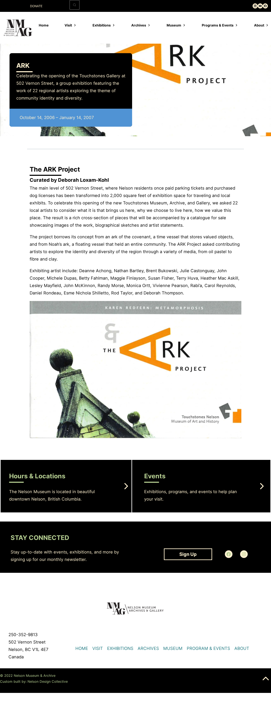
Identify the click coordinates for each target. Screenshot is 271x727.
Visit (68, 25)
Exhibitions (102, 25)
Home (44, 25)
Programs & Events (218, 25)
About (259, 25)
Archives (138, 25)
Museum (174, 25)
